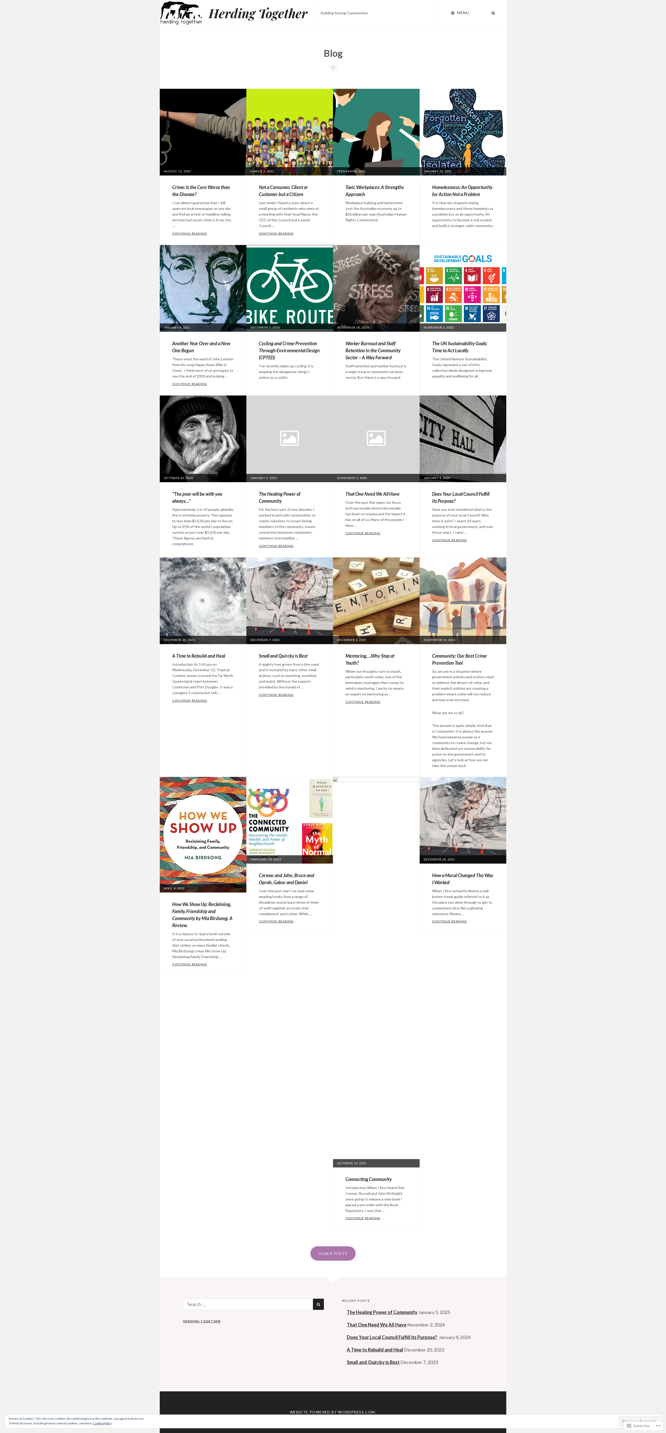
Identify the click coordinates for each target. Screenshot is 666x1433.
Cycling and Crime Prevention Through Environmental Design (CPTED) (289, 350)
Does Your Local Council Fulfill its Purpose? (392, 1337)
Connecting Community (368, 1179)
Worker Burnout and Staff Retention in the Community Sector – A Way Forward (373, 350)
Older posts (332, 1253)
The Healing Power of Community (382, 1312)
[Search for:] (248, 1304)
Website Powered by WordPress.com (332, 1412)
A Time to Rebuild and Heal (198, 656)
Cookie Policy (102, 1423)
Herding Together (258, 13)
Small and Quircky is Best (283, 656)
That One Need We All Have (372, 494)
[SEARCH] (493, 13)
